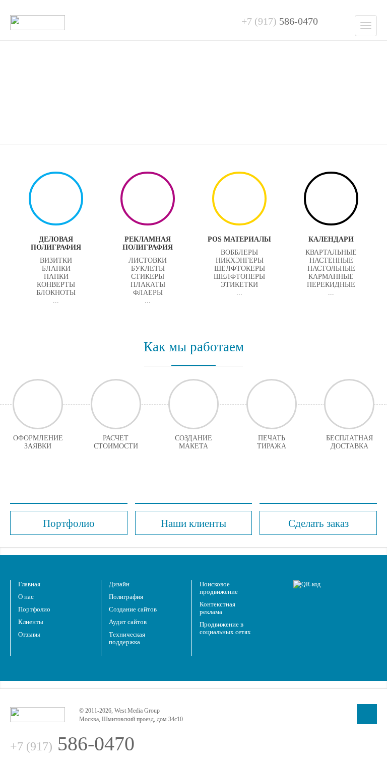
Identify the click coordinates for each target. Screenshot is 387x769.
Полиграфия (126, 596)
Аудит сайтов (128, 622)
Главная (29, 584)
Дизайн (119, 584)
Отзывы (29, 634)
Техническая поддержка (127, 638)
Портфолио (34, 609)
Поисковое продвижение (219, 587)
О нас (26, 596)
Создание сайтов (133, 609)
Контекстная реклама (217, 608)
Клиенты (30, 622)
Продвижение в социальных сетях (225, 628)
